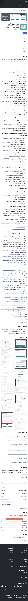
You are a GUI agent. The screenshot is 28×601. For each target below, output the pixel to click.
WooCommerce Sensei (8, 250)
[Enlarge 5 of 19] (25, 381)
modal (3, 501)
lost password (8, 501)
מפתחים (25, 564)
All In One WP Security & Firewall (11, 146)
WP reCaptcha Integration (18, 252)
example (22, 238)
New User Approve (7, 160)
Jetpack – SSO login (9, 293)
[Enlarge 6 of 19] (25, 389)
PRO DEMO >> (23, 322)
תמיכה (24, 51)
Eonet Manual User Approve (8, 150)
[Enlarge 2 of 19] (25, 350)
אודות (25, 548)
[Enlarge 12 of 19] (11, 348)
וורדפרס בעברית (20, 583)
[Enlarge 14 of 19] (11, 366)
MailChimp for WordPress (12, 301)
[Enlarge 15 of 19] (11, 377)
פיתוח (24, 48)
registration (4, 504)
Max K (15, 29)
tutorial (23, 152)
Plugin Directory (23, 5)
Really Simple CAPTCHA (19, 266)
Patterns (11, 555)
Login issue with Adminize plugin (19, 462)
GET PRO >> (23, 319)
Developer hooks (22, 458)
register (8, 504)
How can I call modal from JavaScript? (17, 454)
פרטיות (25, 555)
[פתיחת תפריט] (2, 2)
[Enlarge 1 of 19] (25, 341)
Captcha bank (21, 268)
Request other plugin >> (19, 316)
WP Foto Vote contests (8, 142)
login (13, 501)
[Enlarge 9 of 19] (25, 414)
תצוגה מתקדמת (23, 508)
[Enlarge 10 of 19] (25, 423)
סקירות (23, 41)
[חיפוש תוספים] (13, 10)
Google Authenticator (7, 305)
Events (11, 561)
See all (2, 530)
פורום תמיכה (24, 540)
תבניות (11, 550)
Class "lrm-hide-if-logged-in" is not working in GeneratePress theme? (18, 445)
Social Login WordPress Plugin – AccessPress (14, 274)
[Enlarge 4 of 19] (25, 371)
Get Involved (10, 559)
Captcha (23, 264)
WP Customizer (21, 227)
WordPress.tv (23, 566)
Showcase (10, 548)
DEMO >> (24, 66)
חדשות (25, 550)
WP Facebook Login (20, 140)
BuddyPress (6, 256)
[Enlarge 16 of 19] (11, 386)
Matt (25, 572)
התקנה (23, 45)
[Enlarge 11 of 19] (11, 341)
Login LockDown (7, 138)
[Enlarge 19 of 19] (11, 414)
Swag (11, 566)
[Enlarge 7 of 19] (25, 397)
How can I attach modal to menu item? (17, 441)
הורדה (24, 33)
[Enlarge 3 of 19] (25, 361)
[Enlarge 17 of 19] (11, 394)
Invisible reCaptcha (15, 254)
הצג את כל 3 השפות (5, 499)
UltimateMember (7, 260)
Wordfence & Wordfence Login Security (13, 237)
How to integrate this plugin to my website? (16, 436)
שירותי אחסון (24, 552)
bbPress (24, 575)
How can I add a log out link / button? (17, 450)
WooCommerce (8, 240)
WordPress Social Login (9, 270)
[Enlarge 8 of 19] (25, 405)
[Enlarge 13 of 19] (11, 357)
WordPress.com (22, 570)
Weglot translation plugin (14, 156)
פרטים (23, 38)
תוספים (11, 552)
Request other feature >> (19, 229)
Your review (24, 530)
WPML (7, 154)
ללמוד (25, 559)
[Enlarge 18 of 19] (11, 403)
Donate (10, 564)
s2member (6, 158)
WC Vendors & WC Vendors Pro (12, 297)
